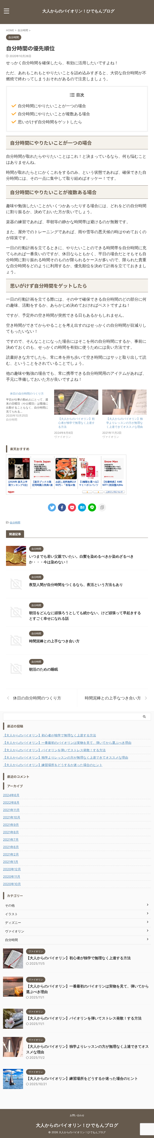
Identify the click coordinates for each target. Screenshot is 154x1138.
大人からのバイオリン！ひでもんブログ (78, 11)
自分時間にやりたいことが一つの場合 (52, 105)
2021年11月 (11, 810)
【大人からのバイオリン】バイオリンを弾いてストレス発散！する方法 (54, 750)
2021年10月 (11, 817)
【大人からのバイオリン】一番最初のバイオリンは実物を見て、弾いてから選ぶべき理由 (67, 743)
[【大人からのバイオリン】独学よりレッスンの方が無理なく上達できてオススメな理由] (124, 402)
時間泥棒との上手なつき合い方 (54, 641)
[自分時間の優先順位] (82, 507)
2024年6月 (11, 795)
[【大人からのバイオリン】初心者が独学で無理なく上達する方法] (76, 402)
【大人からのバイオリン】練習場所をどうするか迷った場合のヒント (52, 765)
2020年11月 (11, 877)
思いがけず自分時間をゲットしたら (50, 122)
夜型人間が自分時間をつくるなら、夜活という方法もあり (76, 585)
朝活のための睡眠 (43, 669)
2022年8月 (11, 803)
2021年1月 (10, 862)
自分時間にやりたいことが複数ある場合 (54, 113)
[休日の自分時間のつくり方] (30, 406)
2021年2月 (11, 854)
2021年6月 (11, 847)
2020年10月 (12, 884)
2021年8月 (11, 832)
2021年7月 (11, 840)
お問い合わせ (77, 1115)
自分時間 (15, 522)
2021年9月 (11, 825)
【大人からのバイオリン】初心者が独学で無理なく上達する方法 (76, 422)
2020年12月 (12, 869)
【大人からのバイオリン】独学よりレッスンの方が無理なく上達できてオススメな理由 (124, 422)
